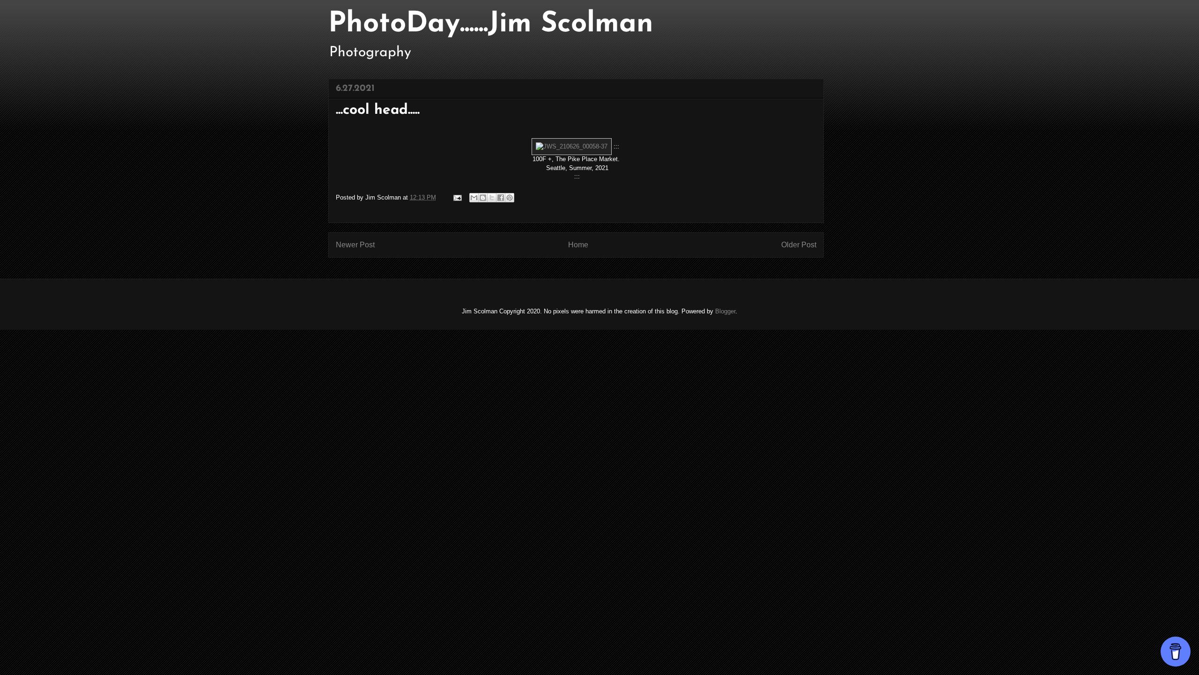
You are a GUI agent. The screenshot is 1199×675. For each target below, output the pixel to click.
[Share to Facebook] (500, 197)
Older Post (798, 245)
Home (578, 245)
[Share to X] (491, 197)
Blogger (725, 311)
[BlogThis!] (483, 197)
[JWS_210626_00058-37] (572, 146)
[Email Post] (457, 197)
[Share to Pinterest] (509, 197)
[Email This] (474, 197)
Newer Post (355, 245)
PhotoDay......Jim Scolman (490, 24)
